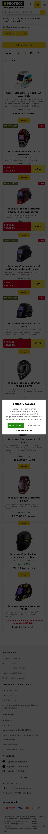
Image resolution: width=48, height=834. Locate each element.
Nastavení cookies (24, 430)
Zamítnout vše (33, 425)
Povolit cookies (15, 425)
